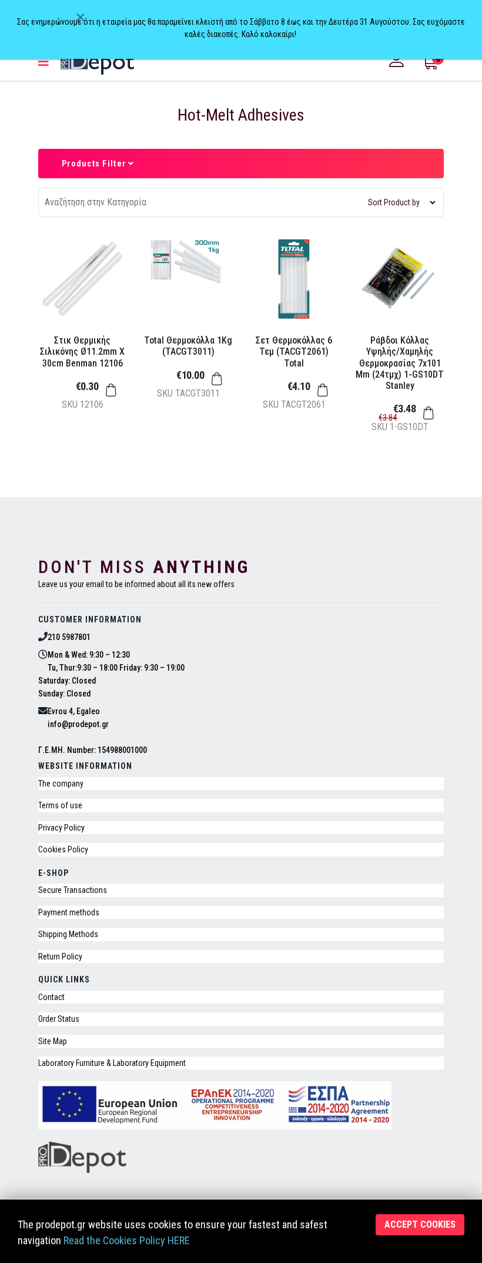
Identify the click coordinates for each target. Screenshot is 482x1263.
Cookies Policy (63, 849)
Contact (51, 997)
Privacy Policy (61, 827)
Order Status (58, 1019)
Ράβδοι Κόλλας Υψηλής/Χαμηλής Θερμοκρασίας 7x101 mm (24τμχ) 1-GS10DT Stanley (400, 363)
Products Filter (95, 163)
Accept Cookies (420, 1224)
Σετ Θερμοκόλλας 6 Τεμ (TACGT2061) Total (294, 351)
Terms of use (60, 805)
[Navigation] (43, 62)
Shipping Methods (68, 934)
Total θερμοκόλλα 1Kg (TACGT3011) (188, 346)
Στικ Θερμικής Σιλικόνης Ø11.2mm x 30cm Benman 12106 (82, 351)
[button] (398, 60)
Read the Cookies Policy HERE (126, 1240)
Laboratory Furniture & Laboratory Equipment (112, 1063)
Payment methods (68, 912)
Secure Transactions (72, 890)
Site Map (52, 1041)
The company (60, 783)
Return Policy (60, 956)
